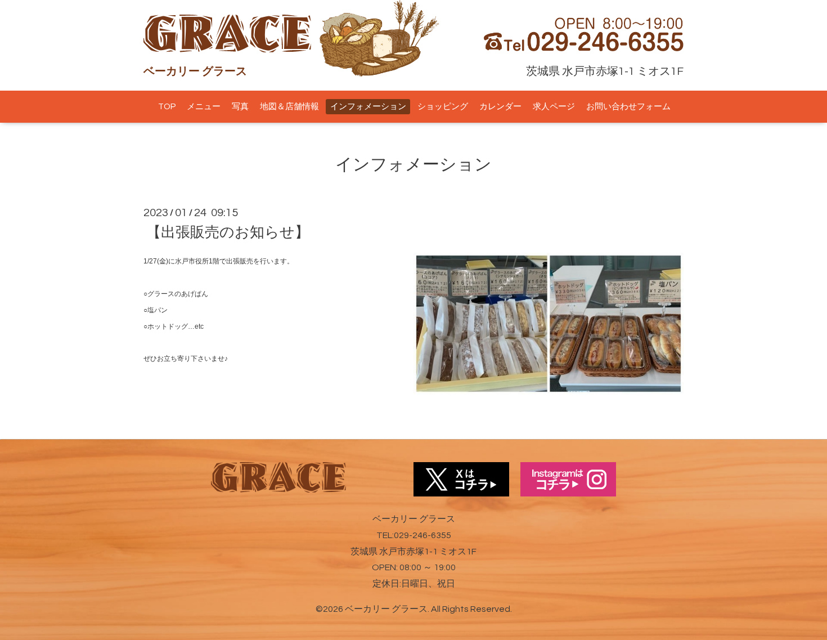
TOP (167, 106)
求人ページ (554, 106)
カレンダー (500, 106)
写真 (240, 106)
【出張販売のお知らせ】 (227, 232)
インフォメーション (368, 106)
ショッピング (442, 106)
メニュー (204, 106)
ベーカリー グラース (386, 609)
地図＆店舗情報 (289, 106)
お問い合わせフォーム (628, 106)
